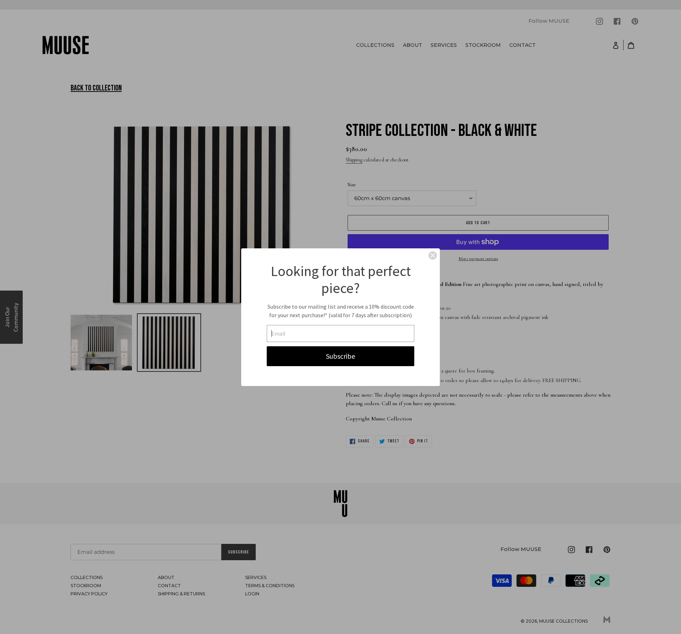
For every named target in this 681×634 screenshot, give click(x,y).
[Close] (432, 255)
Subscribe (340, 356)
